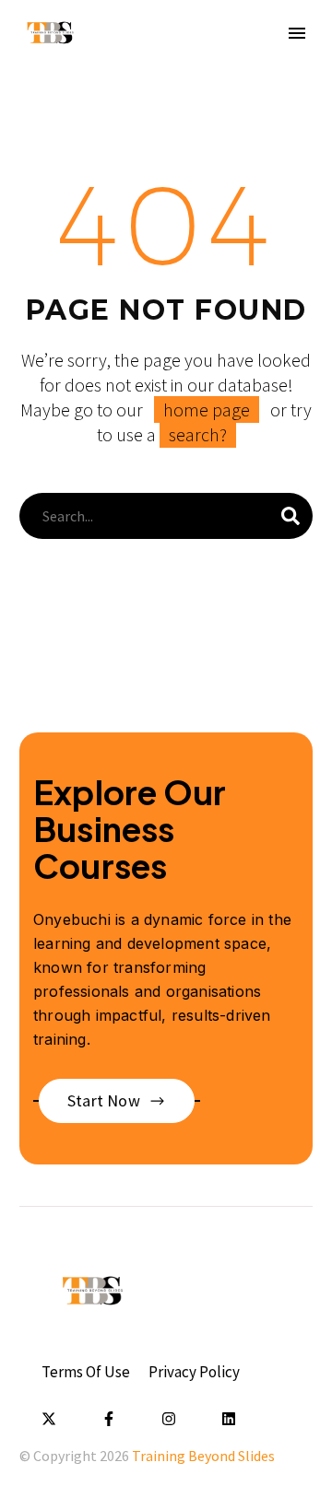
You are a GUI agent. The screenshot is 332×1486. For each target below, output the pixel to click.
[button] (117, 1101)
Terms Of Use (86, 1372)
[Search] (290, 516)
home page (206, 409)
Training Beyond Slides (203, 1455)
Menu (297, 33)
